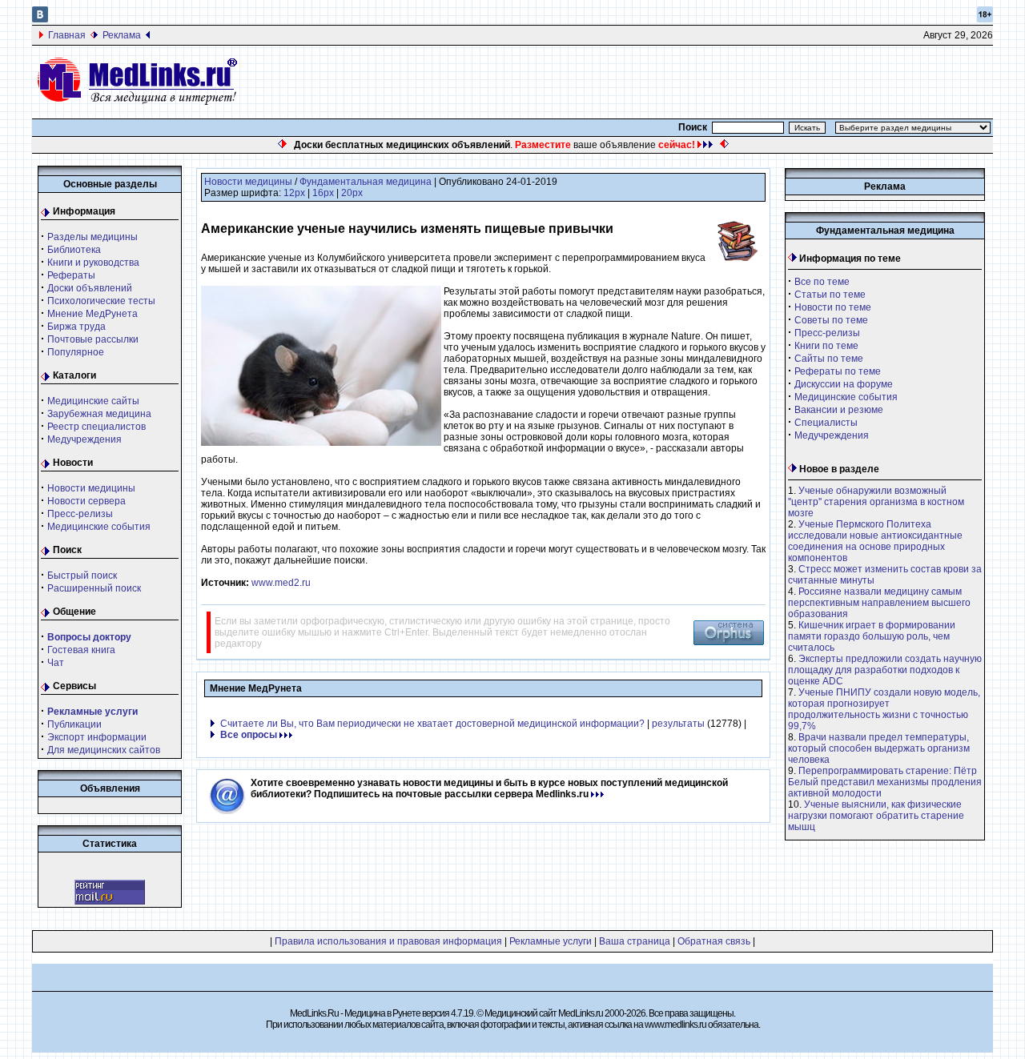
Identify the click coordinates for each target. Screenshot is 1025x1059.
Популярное (75, 352)
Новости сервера (86, 501)
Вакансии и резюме (838, 409)
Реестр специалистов (96, 426)
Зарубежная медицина (99, 413)
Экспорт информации (97, 737)
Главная (67, 35)
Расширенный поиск (94, 588)
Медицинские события (99, 526)
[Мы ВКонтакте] (40, 19)
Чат (55, 662)
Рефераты (71, 275)
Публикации (74, 724)
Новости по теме (832, 307)
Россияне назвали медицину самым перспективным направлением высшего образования (879, 603)
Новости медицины (91, 488)
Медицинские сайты (93, 401)
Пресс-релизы (80, 513)
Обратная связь (713, 941)
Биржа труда (76, 326)
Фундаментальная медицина (365, 181)
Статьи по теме (830, 294)
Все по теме (822, 281)
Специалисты (826, 422)
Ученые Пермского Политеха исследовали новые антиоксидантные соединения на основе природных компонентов (875, 541)
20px (352, 193)
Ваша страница (634, 941)
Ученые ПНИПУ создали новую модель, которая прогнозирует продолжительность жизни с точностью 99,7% (884, 709)
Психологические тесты (101, 301)
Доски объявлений (89, 288)
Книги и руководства (93, 262)
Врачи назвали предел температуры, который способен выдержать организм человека (879, 748)
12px (294, 193)
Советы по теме (831, 320)
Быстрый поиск (82, 575)
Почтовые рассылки (93, 339)
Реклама (121, 35)
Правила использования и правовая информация (388, 941)
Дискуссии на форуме (843, 384)
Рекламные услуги (550, 941)
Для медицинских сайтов (103, 750)
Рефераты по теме (837, 371)
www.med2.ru (281, 582)
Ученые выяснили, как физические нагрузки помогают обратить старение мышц (876, 815)
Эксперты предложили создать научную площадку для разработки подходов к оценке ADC (885, 670)
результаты (678, 723)
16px (323, 193)
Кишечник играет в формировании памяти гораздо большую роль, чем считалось (871, 636)
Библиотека (74, 249)
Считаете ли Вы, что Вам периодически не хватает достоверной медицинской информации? (432, 723)
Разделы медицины (92, 237)
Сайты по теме (828, 358)
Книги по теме (826, 345)
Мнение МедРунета (92, 313)
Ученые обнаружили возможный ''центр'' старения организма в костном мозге (876, 502)
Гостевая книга (81, 650)
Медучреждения (84, 439)
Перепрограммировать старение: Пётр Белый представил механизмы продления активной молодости (885, 782)
